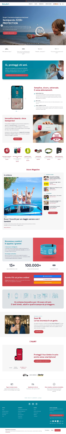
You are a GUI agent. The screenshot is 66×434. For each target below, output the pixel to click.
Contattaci (35, 416)
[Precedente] (2, 25)
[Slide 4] (33, 43)
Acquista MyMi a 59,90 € (41, 361)
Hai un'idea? (4, 414)
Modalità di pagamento (21, 411)
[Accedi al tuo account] (63, 4)
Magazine (35, 414)
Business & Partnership (37, 411)
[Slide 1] (27, 43)
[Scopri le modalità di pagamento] (57, 422)
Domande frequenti (5, 411)
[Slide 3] (31, 43)
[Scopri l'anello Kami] (17, 324)
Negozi (3, 409)
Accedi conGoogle (48, 279)
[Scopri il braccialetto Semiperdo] (48, 249)
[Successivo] (64, 25)
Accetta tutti (57, 430)
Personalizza (47, 430)
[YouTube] (36, 404)
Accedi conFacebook (48, 276)
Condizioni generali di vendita (22, 409)
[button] (50, 25)
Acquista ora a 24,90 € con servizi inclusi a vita (16, 75)
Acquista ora (9, 33)
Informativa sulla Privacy (60, 418)
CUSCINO (10, 367)
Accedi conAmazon (48, 282)
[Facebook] (29, 404)
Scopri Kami (38, 331)
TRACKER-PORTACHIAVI (16, 368)
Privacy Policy (20, 416)
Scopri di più (17, 138)
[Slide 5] (34, 43)
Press (3, 416)
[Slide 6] (36, 43)
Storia (35, 409)
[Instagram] (33, 404)
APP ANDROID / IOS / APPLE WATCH (23, 368)
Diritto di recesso (21, 414)
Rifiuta (52, 430)
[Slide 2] (29, 43)
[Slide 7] (38, 43)
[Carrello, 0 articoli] (60, 4)
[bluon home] (5, 4)
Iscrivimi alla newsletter (57, 415)
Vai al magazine (52, 212)
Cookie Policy (7, 432)
